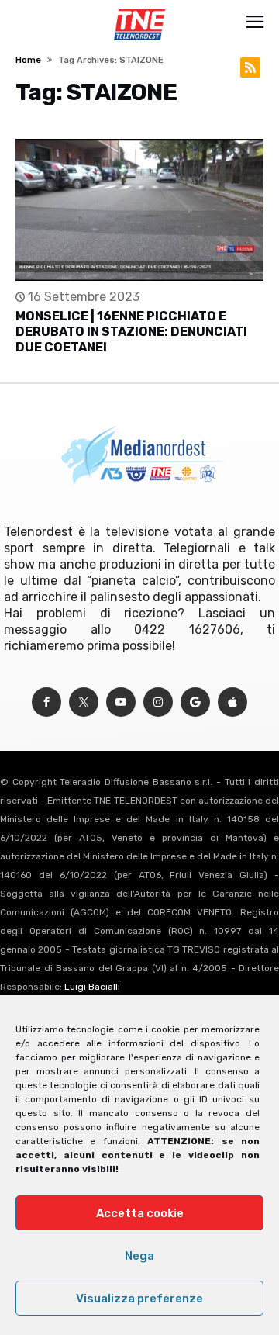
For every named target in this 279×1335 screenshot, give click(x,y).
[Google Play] (195, 702)
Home (28, 60)
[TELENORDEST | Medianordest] (139, 9)
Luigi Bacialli (92, 986)
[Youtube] (121, 702)
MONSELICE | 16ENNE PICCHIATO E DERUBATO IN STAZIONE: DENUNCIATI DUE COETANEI (131, 332)
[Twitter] (83, 702)
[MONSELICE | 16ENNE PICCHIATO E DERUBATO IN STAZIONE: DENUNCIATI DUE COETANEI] (140, 210)
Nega (139, 1256)
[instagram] (158, 702)
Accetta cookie (140, 1213)
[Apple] (232, 702)
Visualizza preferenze (139, 1299)
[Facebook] (46, 702)
